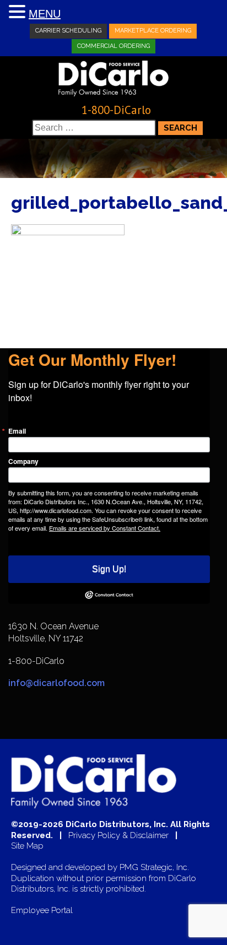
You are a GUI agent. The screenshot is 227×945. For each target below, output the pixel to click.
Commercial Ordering (113, 46)
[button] (19, 12)
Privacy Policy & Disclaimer (118, 835)
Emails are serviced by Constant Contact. (104, 527)
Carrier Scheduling (68, 30)
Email (17, 431)
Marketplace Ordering (153, 30)
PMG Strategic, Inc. (154, 867)
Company (23, 461)
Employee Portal (42, 910)
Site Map (27, 846)
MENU (45, 14)
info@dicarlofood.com (56, 683)
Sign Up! (109, 569)
